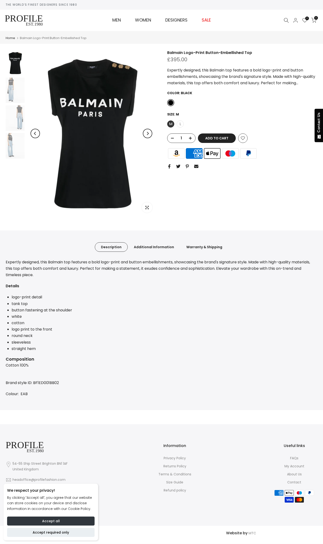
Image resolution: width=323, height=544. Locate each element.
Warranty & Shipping (204, 246)
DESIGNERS (176, 20)
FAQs (294, 458)
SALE (206, 20)
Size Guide (174, 482)
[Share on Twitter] (178, 166)
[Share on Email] (196, 166)
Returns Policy (174, 466)
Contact (294, 482)
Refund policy (175, 490)
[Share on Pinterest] (187, 166)
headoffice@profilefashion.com (39, 479)
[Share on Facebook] (169, 166)
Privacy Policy (175, 458)
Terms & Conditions (174, 474)
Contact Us (319, 123)
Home (10, 38)
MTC (252, 533)
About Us (294, 474)
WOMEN (143, 20)
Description (111, 246)
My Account (294, 466)
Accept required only (51, 532)
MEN (116, 20)
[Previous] (35, 133)
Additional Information (154, 246)
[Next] (147, 133)
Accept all (51, 521)
